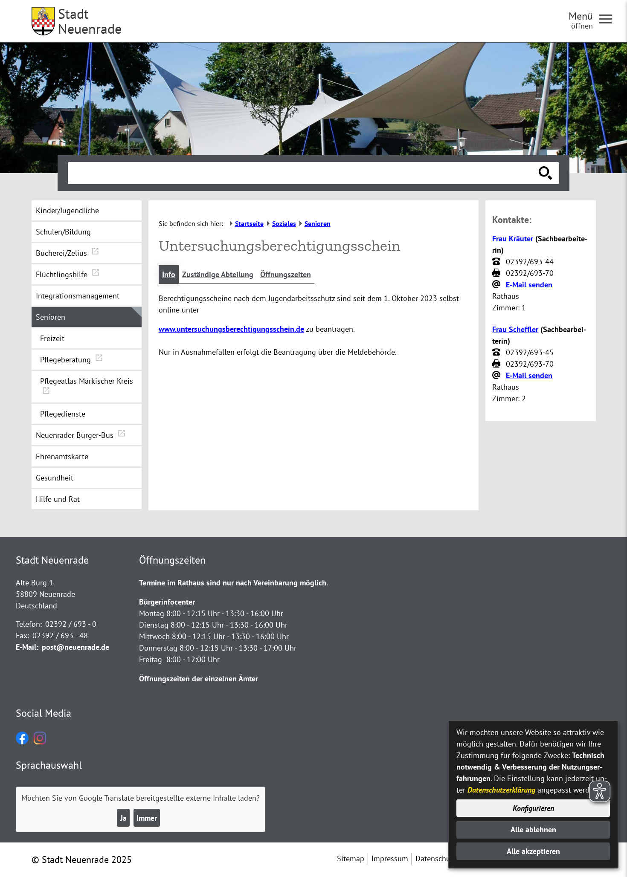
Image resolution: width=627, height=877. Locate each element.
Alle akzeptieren (533, 851)
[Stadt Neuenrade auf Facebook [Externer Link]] (22, 742)
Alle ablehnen (533, 829)
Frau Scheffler (515, 329)
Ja (123, 818)
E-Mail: (27, 647)
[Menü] (608, 18)
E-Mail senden (529, 284)
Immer (146, 818)
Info (168, 274)
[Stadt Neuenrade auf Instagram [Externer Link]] (40, 742)
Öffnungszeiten (285, 274)
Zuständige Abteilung (217, 274)
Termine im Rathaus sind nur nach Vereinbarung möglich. (233, 583)
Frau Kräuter (512, 238)
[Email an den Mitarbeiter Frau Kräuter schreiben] (497, 285)
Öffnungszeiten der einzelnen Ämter (198, 678)
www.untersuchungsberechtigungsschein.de (231, 329)
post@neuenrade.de (75, 647)
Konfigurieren (533, 808)
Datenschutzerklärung (501, 790)
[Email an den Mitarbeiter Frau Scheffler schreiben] (497, 375)
